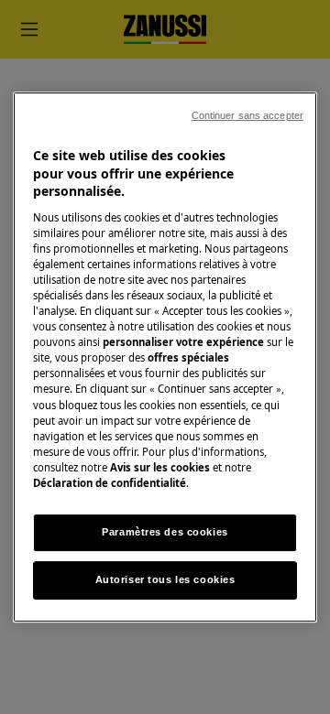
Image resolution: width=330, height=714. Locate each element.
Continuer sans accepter (247, 115)
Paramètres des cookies (165, 531)
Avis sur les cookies (160, 467)
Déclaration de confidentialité (109, 483)
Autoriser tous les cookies (165, 579)
